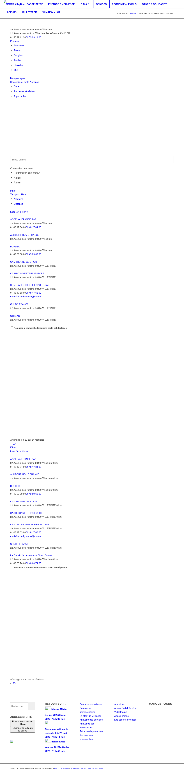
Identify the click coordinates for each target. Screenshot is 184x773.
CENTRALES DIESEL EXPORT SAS (29, 285)
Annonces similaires (24, 91)
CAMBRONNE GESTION (23, 261)
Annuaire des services (91, 719)
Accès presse (121, 715)
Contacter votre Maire (91, 704)
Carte (16, 86)
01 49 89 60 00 (33, 254)
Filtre (12, 190)
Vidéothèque (120, 712)
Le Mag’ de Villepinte (90, 715)
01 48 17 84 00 (33, 227)
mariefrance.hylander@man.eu (26, 296)
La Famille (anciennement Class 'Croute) (31, 555)
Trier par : (18, 194)
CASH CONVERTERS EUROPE (27, 273)
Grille (18, 211)
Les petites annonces (125, 719)
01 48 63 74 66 (33, 563)
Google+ (18, 55)
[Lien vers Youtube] (15, 20)
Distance (18, 203)
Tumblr (17, 60)
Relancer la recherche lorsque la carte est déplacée (40, 328)
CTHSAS (15, 316)
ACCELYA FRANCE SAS (23, 219)
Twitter (17, 50)
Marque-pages (17, 78)
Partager (14, 41)
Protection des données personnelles (87, 768)
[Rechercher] (71, 12)
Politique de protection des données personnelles (91, 735)
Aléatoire (18, 199)
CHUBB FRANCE (19, 304)
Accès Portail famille (125, 708)
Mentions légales (61, 768)
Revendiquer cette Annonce (24, 82)
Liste (12, 211)
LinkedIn (18, 65)
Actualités (119, 704)
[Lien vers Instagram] (10, 20)
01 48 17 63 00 (33, 292)
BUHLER (15, 246)
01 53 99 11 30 (33, 37)
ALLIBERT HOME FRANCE (24, 234)
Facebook (19, 45)
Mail (16, 70)
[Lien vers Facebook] (4, 20)
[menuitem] (14, 4)
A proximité (20, 96)
